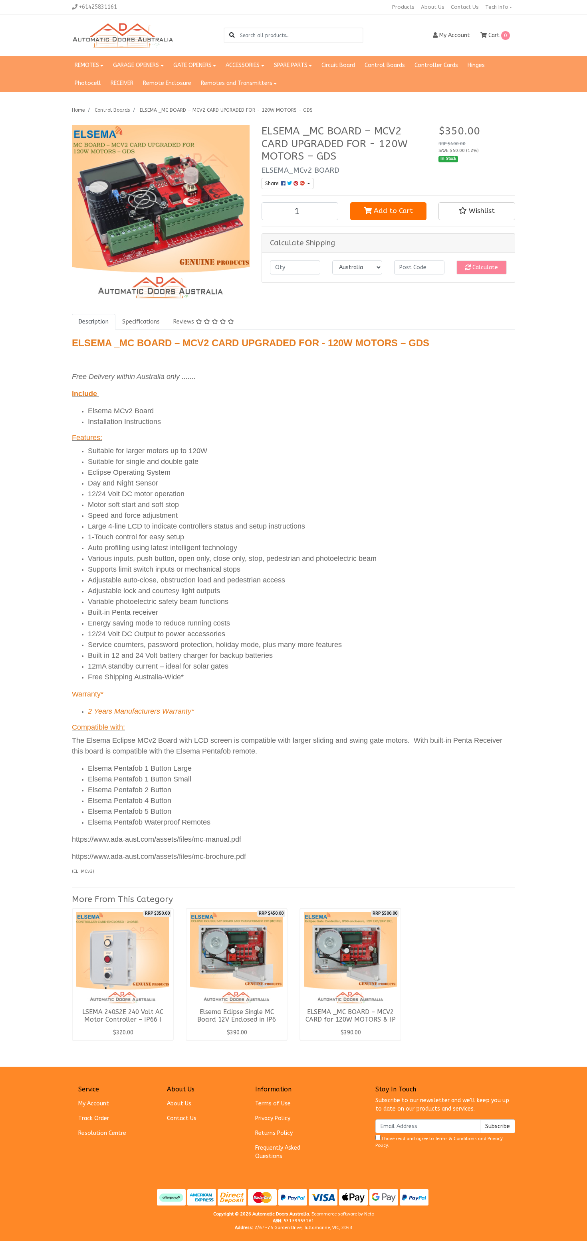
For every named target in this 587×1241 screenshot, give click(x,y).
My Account (93, 1103)
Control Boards (385, 65)
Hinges (476, 65)
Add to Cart (392, 211)
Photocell (88, 83)
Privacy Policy (272, 1118)
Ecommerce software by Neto (342, 1214)
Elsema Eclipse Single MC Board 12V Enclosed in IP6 (236, 1015)
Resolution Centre (102, 1133)
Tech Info (496, 7)
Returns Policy (274, 1133)
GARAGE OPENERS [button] (136, 65)
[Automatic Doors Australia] (123, 35)
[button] (476, 211)
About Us (432, 7)
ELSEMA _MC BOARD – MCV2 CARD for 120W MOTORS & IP (350, 1015)
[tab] (93, 321)
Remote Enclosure (167, 83)
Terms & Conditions (456, 1138)
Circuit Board (338, 65)
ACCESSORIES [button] (243, 65)
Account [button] (454, 35)
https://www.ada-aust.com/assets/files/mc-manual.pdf (156, 839)
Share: (273, 183)
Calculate (484, 267)
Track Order (93, 1118)
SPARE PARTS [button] (290, 65)
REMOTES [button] (87, 65)
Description (94, 321)
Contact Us (465, 7)
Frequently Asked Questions (277, 1152)
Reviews (184, 321)
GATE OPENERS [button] (192, 65)
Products (403, 7)
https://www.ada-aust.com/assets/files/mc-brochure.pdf (159, 856)
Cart (497, 35)
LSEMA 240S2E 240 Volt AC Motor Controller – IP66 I (122, 1015)
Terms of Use (273, 1103)
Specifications (141, 321)
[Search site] (232, 35)
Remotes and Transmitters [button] (236, 83)
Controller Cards (436, 65)
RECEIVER (122, 83)
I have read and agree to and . (439, 1142)
